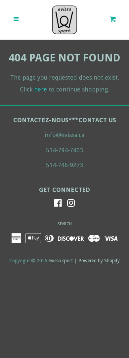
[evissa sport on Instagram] (71, 203)
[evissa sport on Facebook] (58, 203)
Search (65, 224)
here (40, 89)
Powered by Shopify (99, 260)
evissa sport (61, 260)
